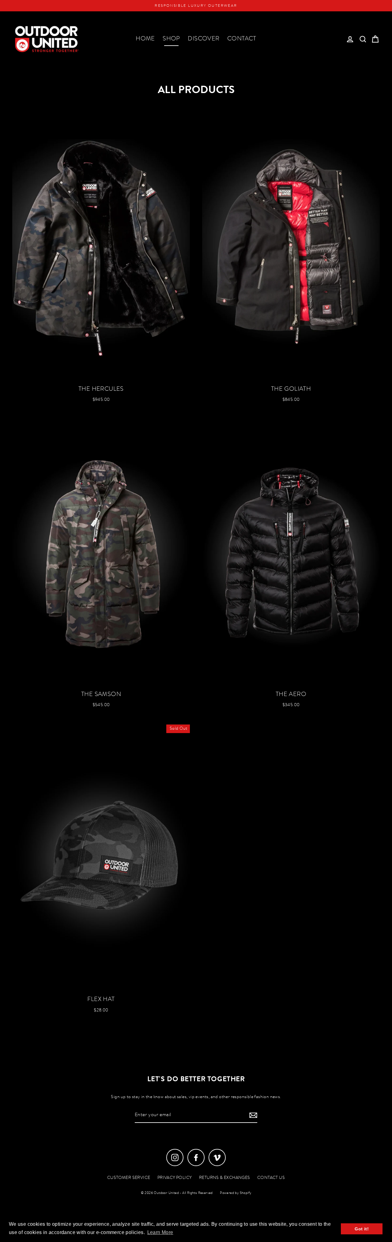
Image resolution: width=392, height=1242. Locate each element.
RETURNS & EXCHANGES (224, 1178)
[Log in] (350, 39)
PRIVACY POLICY (174, 1178)
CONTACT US (271, 1178)
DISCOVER (203, 39)
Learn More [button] (160, 1232)
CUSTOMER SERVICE (128, 1178)
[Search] (362, 39)
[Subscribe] (252, 1115)
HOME (145, 39)
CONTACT (241, 39)
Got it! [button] (362, 1228)
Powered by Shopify (235, 1193)
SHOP (171, 39)
